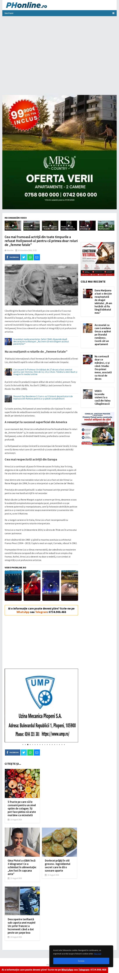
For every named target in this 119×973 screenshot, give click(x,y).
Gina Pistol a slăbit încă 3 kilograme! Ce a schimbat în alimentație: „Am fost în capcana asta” (22, 867)
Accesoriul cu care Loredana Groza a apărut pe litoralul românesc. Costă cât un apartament (103, 334)
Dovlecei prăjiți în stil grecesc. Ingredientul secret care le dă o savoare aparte (57, 865)
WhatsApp (67, 969)
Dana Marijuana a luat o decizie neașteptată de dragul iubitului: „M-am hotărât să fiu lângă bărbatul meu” (103, 301)
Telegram (83, 969)
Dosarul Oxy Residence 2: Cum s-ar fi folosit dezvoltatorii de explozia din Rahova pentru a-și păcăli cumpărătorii (43, 397)
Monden (10, 250)
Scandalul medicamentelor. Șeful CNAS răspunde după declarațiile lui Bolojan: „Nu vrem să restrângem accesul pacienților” (41, 341)
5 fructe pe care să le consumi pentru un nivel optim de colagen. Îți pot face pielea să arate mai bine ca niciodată (22, 808)
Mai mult (97, 953)
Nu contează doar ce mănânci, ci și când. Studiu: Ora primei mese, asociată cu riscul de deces (103, 367)
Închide (81, 961)
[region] (81, 956)
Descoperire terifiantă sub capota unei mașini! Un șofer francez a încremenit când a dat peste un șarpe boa (22, 925)
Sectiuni (8, 13)
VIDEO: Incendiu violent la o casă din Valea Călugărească (102, 397)
